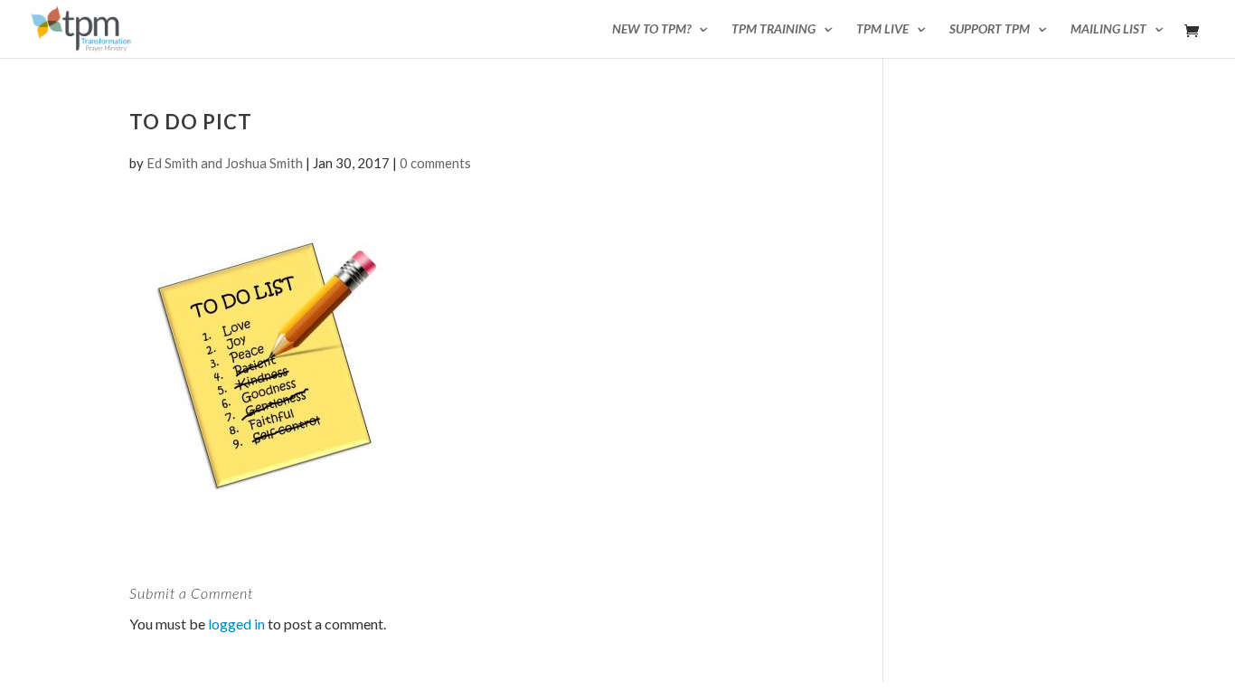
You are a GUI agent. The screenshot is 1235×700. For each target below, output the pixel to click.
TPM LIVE (882, 29)
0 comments (435, 163)
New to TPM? (651, 29)
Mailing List (1108, 29)
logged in (236, 623)
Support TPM (989, 29)
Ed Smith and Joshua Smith (224, 163)
